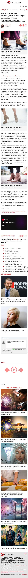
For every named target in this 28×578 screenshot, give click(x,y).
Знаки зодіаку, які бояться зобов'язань (14, 548)
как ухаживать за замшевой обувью (14, 258)
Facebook (15, 239)
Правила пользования (4, 571)
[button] (23, 6)
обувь (13, 248)
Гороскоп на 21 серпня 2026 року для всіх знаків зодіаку (13, 467)
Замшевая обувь (9, 255)
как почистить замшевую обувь (13, 256)
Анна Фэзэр (8, 25)
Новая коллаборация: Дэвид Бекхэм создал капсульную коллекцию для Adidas (13, 301)
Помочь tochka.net (12, 10)
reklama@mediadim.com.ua (20, 565)
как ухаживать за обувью (11, 251)
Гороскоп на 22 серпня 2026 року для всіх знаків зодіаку (13, 440)
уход (19, 248)
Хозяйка (7, 248)
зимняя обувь (8, 250)
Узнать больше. (24, 574)
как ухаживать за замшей (11, 253)
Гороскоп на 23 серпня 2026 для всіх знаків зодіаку (13, 413)
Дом (2, 31)
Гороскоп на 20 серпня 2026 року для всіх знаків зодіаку (13, 522)
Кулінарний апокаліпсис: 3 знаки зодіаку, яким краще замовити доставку (12, 494)
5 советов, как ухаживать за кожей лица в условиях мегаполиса (12, 331)
